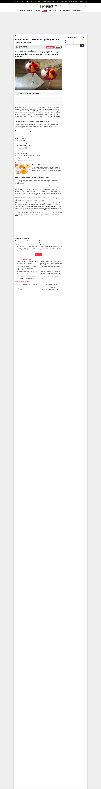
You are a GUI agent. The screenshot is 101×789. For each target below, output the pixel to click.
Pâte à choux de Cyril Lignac (24, 253)
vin (22, 138)
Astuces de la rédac (70, 42)
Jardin (40, 1)
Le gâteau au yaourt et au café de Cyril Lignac (50, 277)
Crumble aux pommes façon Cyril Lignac (25, 249)
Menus (45, 10)
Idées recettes (25, 36)
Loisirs (70, 1)
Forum (85, 1)
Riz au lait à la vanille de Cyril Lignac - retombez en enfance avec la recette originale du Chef (50, 273)
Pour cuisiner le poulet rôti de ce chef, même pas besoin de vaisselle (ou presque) (50, 289)
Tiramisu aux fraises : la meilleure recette (49, 245)
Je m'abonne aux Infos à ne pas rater (29, 93)
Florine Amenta (23, 46)
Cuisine (27, 1)
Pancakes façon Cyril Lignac (47, 248)
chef (31, 124)
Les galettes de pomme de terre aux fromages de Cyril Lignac (26, 272)
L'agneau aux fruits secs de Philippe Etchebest (26, 288)
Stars (66, 1)
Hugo (81, 1)
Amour (44, 1)
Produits (37, 10)
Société (62, 1)
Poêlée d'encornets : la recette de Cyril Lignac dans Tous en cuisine (27, 262)
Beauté (22, 1)
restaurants (56, 109)
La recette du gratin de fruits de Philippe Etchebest (49, 285)
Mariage (49, 1)
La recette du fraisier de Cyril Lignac (50, 266)
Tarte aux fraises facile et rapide (25, 245)
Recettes (32, 1)
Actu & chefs (53, 10)
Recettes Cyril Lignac (46, 36)
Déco (36, 1)
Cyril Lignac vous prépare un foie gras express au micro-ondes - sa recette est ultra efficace (51, 255)
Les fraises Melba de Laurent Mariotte (26, 284)
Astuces (29, 10)
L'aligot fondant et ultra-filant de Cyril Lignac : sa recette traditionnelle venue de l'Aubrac (51, 263)
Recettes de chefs (35, 36)
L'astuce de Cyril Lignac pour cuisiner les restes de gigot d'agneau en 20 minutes (26, 268)
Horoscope (76, 1)
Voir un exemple (80, 41)
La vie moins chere (65, 10)
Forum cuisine (77, 10)
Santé (58, 1)
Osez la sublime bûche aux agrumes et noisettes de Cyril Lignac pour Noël (27, 277)
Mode (18, 1)
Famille (54, 1)
